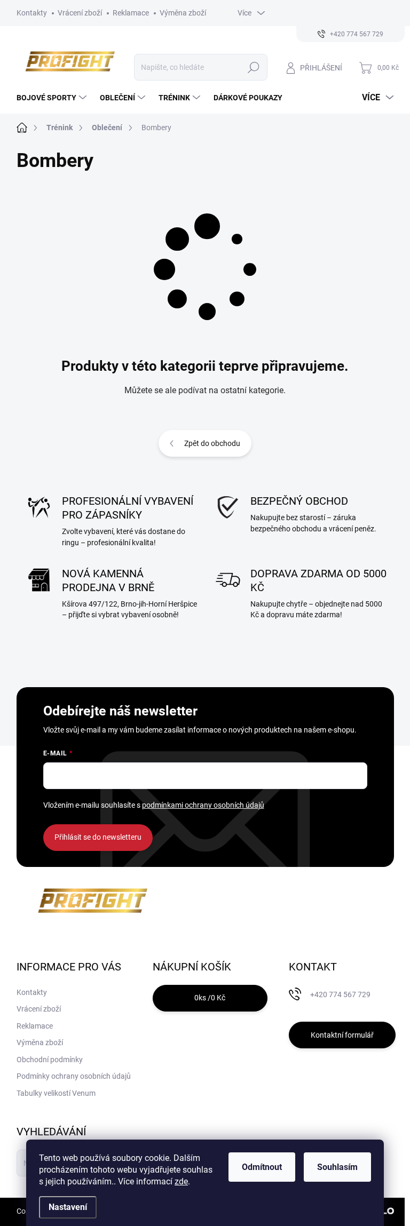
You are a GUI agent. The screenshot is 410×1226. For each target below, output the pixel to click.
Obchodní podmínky (50, 1059)
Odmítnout (262, 1167)
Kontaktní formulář (342, 1035)
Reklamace (131, 13)
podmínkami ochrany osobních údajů (203, 805)
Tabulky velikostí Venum (56, 1093)
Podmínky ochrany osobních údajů (74, 1076)
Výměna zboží (183, 13)
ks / (209, 997)
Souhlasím (337, 1167)
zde (181, 1181)
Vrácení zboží (80, 13)
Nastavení (68, 1207)
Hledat (253, 67)
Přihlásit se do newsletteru (97, 837)
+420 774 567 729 (340, 994)
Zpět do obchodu (212, 443)
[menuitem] (53, 98)
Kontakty (32, 13)
